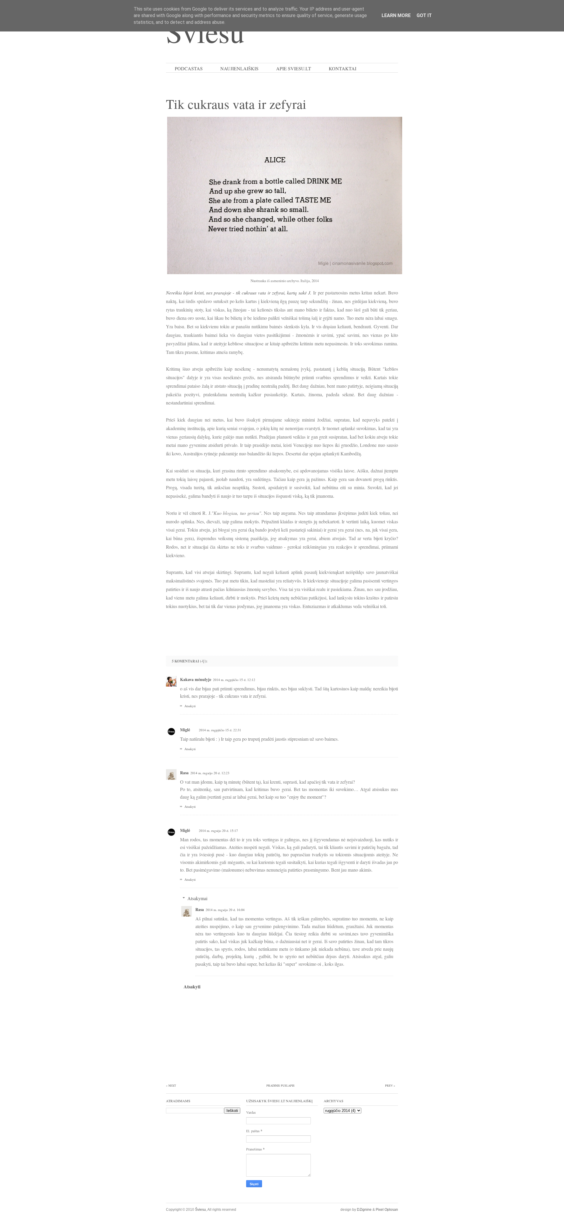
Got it (424, 15)
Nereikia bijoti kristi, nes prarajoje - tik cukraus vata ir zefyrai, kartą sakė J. (238, 292)
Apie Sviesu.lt (293, 68)
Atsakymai (197, 898)
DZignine (364, 1210)
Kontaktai (342, 68)
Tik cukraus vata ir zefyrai (236, 104)
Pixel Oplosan (387, 1210)
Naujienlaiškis (239, 68)
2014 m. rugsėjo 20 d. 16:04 (225, 909)
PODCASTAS (189, 68)
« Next (171, 1085)
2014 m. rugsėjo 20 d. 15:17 (218, 830)
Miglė (185, 730)
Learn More (396, 15)
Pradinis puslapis (280, 1085)
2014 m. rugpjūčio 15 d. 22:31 (220, 730)
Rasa (184, 773)
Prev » (390, 1085)
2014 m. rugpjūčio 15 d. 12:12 (234, 679)
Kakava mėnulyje (195, 679)
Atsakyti (190, 706)
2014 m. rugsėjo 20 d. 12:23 (209, 773)
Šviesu (200, 1210)
